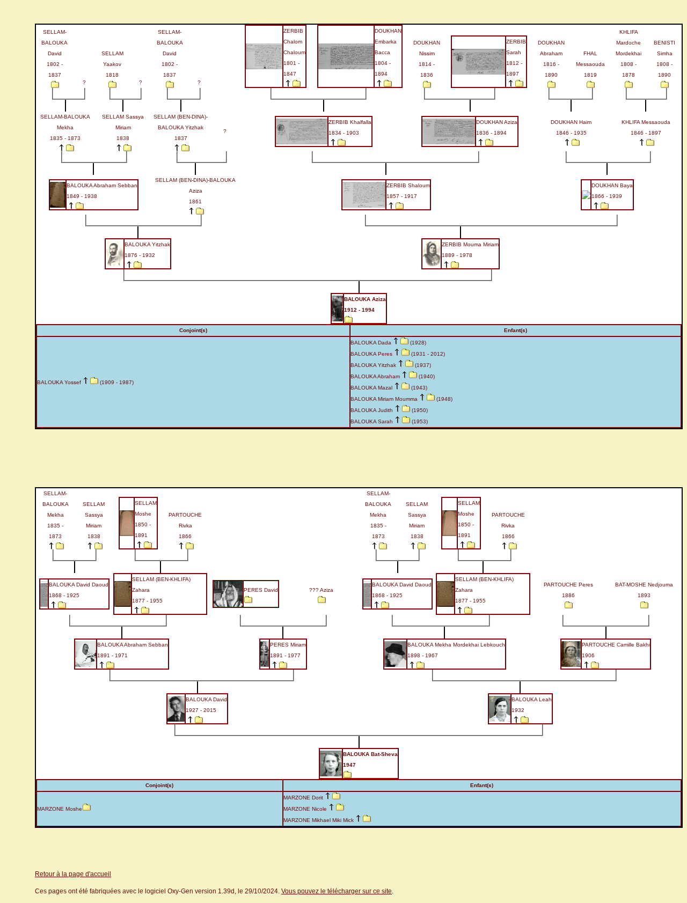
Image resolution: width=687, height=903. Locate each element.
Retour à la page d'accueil (73, 874)
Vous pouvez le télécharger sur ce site (336, 891)
